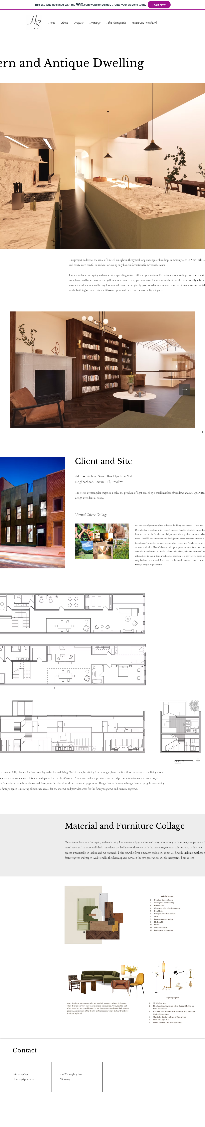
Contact (25, 1050)
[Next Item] (184, 389)
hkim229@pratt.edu (23, 1079)
